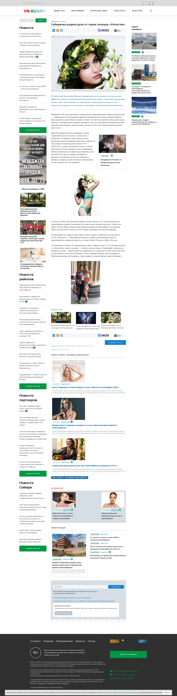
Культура (137, 11)
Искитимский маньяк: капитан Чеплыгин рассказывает (72, 598)
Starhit (118, 117)
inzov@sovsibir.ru (35, 674)
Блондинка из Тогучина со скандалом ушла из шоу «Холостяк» (110, 162)
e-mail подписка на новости (126, 671)
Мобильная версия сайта (122, 678)
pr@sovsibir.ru (59, 676)
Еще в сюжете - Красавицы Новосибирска (69, 478)
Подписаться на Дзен (63, 613)
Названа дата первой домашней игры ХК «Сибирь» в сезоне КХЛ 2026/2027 (144, 122)
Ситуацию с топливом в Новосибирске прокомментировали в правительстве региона (141, 90)
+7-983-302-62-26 (74, 676)
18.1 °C (35, 3)
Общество (59, 11)
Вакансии (80, 641)
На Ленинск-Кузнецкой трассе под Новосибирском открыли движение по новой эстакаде (144, 58)
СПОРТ (136, 116)
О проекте (35, 641)
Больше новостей (33, 130)
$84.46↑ (42, 3)
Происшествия (98, 11)
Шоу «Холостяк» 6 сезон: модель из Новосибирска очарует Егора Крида (63, 516)
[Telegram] (61, 30)
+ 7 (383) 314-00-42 (80, 672)
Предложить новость (115, 342)
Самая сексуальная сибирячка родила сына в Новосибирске (111, 516)
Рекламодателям (64, 641)
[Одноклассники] (57, 30)
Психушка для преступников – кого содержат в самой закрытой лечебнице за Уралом (84, 601)
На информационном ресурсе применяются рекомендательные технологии (53, 679)
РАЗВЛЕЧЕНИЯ (65, 384)
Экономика (77, 11)
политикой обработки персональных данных (121, 692)
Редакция (48, 641)
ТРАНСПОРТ (136, 52)
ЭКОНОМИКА (136, 83)
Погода (91, 641)
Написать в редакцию (128, 654)
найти (41, 20)
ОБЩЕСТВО (66, 510)
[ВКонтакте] (54, 30)
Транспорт (119, 11)
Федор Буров (69, 37)
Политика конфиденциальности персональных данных (46, 687)
